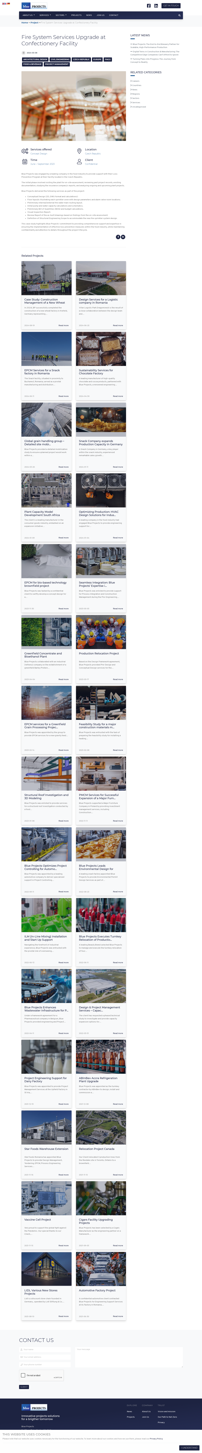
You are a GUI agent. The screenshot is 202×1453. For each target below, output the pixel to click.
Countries (136, 85)
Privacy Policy (156, 1439)
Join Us (100, 15)
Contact (113, 15)
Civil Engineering (60, 59)
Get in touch (171, 5)
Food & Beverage (32, 64)
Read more (64, 325)
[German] (9, 4)
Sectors (135, 98)
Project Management (56, 64)
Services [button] (44, 15)
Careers (135, 81)
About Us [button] (28, 15)
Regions (136, 94)
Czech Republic (81, 59)
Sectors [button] (60, 15)
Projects (76, 15)
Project (34, 22)
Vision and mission (166, 1412)
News (89, 15)
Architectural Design (35, 59)
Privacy (161, 1422)
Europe (97, 59)
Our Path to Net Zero (167, 1417)
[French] (6, 4)
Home (24, 22)
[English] (3, 4)
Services (136, 103)
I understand (189, 1447)
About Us (146, 1412)
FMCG (108, 59)
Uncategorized (139, 107)
